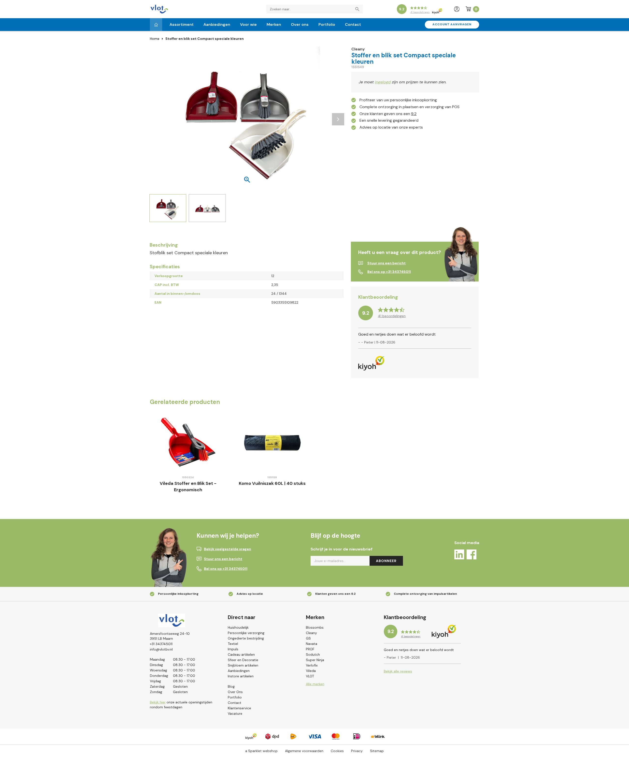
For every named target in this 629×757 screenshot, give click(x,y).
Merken (274, 24)
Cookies (337, 751)
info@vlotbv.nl (161, 649)
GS (308, 638)
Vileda (311, 670)
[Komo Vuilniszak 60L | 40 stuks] (272, 442)
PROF (310, 649)
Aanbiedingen (216, 24)
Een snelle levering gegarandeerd (388, 120)
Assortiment (182, 24)
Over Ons (235, 692)
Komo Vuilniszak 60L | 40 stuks (272, 483)
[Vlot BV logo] (159, 8)
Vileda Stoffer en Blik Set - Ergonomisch (188, 486)
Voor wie (248, 24)
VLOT (310, 676)
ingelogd (383, 82)
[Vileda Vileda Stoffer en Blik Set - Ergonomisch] (188, 442)
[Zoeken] (358, 9)
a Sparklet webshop (261, 751)
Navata (311, 643)
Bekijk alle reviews (398, 671)
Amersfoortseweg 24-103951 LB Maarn (170, 636)
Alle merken (315, 684)
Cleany (311, 633)
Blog (231, 686)
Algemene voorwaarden (304, 751)
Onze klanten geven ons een (387, 113)
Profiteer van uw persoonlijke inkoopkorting (398, 100)
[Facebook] (471, 555)
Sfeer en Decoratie (243, 660)
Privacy (357, 751)
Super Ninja (315, 660)
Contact (353, 24)
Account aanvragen (452, 24)
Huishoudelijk (238, 627)
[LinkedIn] (459, 555)
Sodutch (313, 654)
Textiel (233, 643)
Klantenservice (239, 708)
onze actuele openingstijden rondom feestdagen (181, 704)
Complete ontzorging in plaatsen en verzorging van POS (409, 106)
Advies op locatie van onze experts (391, 127)
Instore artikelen (241, 676)
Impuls (233, 649)
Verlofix (312, 665)
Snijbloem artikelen (243, 665)
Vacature (235, 713)
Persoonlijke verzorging (246, 633)
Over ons (300, 24)
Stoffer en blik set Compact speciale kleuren (204, 38)
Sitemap (377, 751)
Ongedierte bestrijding (246, 638)
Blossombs (315, 627)
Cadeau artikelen (241, 654)
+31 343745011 (161, 644)
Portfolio (326, 24)
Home (154, 38)
